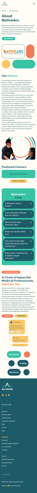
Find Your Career (6, 414)
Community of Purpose (8, 421)
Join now (7, 316)
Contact (4, 427)
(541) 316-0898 (6, 405)
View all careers (18, 181)
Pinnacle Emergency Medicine (10, 443)
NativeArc (4, 450)
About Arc (5, 411)
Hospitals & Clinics (7, 462)
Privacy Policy (6, 474)
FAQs (3, 424)
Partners (4, 466)
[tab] (18, 354)
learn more (21, 316)
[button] (33, 3)
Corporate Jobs (6, 418)
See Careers (8, 38)
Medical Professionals (8, 459)
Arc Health (5, 440)
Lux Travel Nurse (6, 447)
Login (3, 431)
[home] (4, 3)
